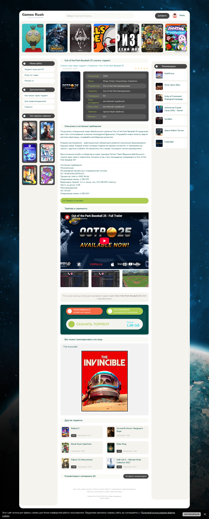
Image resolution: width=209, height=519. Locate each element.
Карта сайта (104, 498)
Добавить (162, 15)
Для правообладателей (35, 101)
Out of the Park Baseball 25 (111, 65)
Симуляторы (121, 81)
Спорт (112, 81)
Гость (182, 15)
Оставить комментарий (135, 476)
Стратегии (132, 81)
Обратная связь (116, 492)
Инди (105, 81)
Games (33, 15)
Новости (28, 107)
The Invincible (70, 346)
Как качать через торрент (36, 95)
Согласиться (191, 514)
